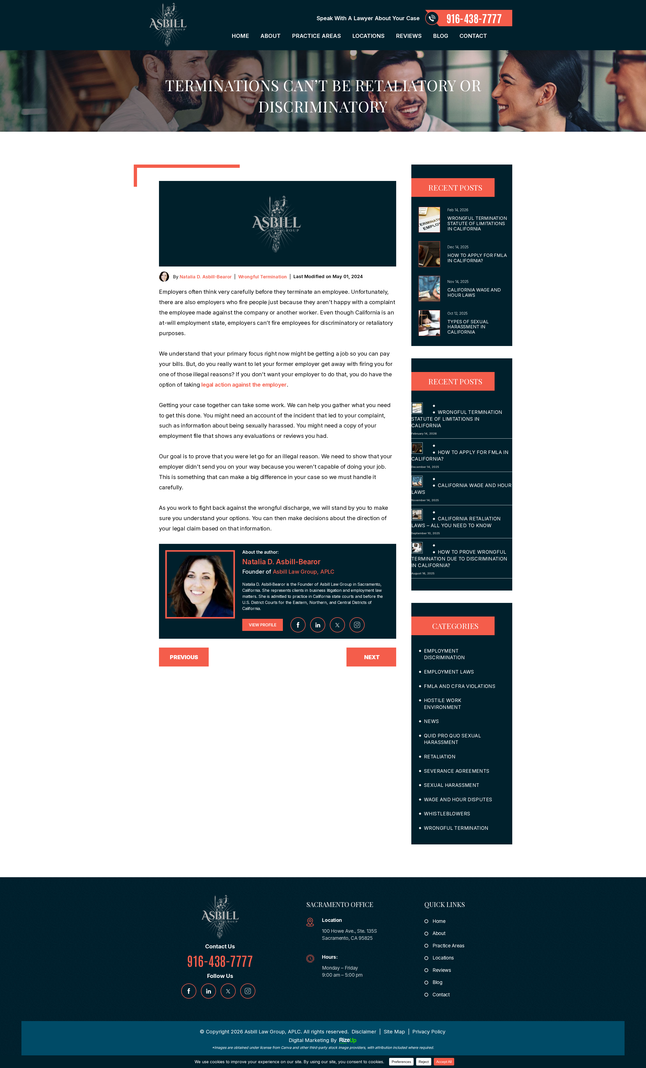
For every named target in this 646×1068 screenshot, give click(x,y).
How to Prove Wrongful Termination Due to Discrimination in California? (459, 558)
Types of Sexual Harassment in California (468, 327)
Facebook (298, 624)
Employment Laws (449, 672)
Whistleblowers (447, 814)
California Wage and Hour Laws (474, 292)
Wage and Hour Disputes (458, 800)
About (270, 36)
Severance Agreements (457, 771)
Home (240, 36)
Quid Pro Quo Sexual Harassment (452, 739)
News (431, 721)
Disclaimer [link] (364, 1032)
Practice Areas (316, 36)
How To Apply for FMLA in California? (477, 258)
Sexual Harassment (451, 785)
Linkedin (317, 624)
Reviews (409, 36)
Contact (473, 36)
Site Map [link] (394, 1032)
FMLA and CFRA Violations (459, 686)
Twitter (337, 624)
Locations (368, 36)
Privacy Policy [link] (428, 1032)
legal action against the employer (244, 384)
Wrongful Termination (262, 276)
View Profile (262, 624)
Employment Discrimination (444, 654)
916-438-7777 (474, 18)
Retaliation (439, 757)
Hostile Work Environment (443, 704)
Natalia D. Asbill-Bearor (206, 276)
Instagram (357, 624)
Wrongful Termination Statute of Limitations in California (477, 223)
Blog (440, 36)
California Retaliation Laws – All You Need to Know (456, 522)
